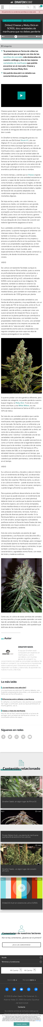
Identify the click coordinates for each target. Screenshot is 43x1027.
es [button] (14, 980)
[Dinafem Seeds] (21, 2)
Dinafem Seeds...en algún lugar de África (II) (19, 801)
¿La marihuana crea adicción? (14, 687)
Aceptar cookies (21, 1024)
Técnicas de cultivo (33, 20)
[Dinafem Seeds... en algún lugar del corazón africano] (21, 854)
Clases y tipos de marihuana (13, 711)
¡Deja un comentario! (21, 945)
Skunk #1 (24, 140)
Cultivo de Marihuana (14, 20)
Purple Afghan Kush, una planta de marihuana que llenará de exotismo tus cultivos (20, 836)
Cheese (31, 175)
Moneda (26, 980)
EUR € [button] (32, 980)
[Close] (39, 12)
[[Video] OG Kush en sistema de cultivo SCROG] (21, 888)
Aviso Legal (38, 1020)
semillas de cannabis (13, 57)
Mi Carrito (39, 7)
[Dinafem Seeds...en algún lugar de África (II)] (21, 786)
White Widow (24, 405)
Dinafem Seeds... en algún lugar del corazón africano (19, 870)
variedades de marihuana (15, 63)
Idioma (10, 980)
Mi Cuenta (34, 7)
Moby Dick (20, 403)
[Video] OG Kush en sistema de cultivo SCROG (20, 903)
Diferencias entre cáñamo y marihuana (18, 699)
